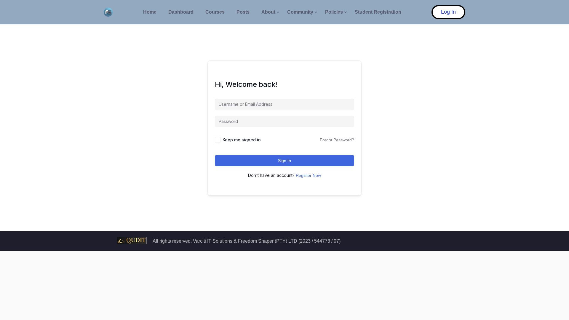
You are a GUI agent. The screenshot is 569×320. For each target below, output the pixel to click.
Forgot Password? (337, 139)
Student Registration (378, 12)
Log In (448, 12)
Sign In (284, 160)
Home (149, 12)
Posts (243, 12)
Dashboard (181, 12)
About (268, 12)
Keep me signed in (242, 139)
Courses (215, 12)
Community (300, 12)
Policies (334, 12)
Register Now (308, 175)
